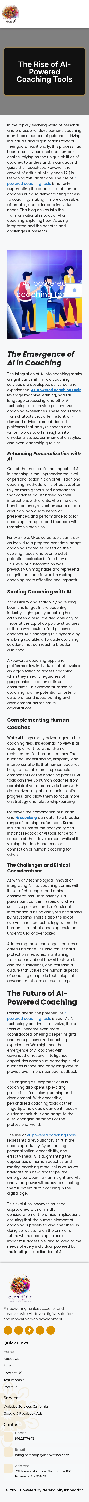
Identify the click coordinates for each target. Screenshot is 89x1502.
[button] (76, 14)
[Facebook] (8, 1330)
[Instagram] (40, 1330)
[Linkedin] (18, 1330)
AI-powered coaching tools (43, 181)
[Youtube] (50, 1330)
